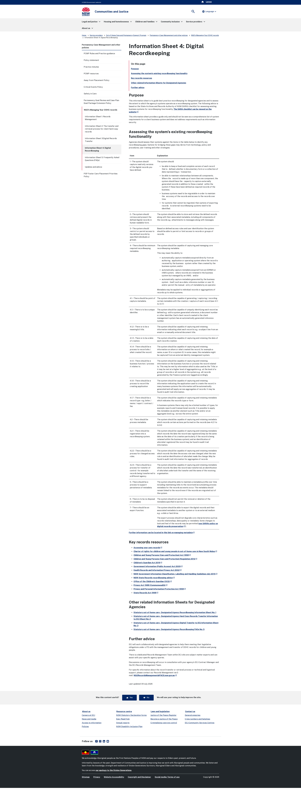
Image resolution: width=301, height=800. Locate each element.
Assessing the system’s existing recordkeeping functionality (159, 73)
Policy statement (91, 60)
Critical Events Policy (93, 87)
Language (209, 11)
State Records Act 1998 (146, 593)
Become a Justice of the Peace (164, 719)
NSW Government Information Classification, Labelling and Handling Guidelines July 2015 (176, 574)
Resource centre (124, 711)
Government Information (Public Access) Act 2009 (158, 566)
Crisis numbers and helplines (197, 719)
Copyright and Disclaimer (139, 777)
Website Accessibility (114, 777)
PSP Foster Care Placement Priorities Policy (100, 175)
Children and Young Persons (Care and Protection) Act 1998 (162, 555)
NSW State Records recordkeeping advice (154, 578)
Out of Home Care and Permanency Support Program (126, 35)
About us (86, 711)
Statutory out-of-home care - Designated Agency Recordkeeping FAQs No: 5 (169, 629)
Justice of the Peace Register (163, 715)
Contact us (190, 711)
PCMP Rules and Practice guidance (99, 53)
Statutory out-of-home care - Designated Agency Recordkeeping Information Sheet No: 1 (175, 612)
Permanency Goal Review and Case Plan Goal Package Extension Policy (101, 101)
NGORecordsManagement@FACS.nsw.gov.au (155, 675)
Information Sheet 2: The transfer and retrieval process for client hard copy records (101, 129)
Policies (85, 726)
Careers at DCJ (88, 715)
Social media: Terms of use (167, 777)
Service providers (96, 35)
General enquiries (192, 715)
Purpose (135, 69)
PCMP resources (91, 73)
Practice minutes (91, 67)
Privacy (96, 777)
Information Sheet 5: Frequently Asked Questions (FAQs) (102, 158)
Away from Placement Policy (96, 80)
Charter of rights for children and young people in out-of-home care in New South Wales (175, 551)
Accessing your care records (148, 548)
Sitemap (86, 777)
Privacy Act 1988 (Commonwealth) (151, 585)
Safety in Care (90, 94)
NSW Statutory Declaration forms (131, 715)
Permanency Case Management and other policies (169, 35)
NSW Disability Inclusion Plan (129, 726)
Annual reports (122, 723)
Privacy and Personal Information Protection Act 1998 (160, 589)
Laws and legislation (160, 711)
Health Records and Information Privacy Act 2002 (158, 570)
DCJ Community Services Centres (199, 723)
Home (84, 35)
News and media (89, 719)
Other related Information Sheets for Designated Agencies (158, 83)
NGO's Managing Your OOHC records (205, 35)
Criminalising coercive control (163, 723)
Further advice (137, 87)
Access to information (91, 723)
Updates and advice (93, 167)
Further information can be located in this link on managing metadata (162, 532)
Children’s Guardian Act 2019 (148, 563)
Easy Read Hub (123, 719)
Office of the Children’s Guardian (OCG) (153, 581)
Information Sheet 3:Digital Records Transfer (101, 139)
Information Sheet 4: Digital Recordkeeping (98, 149)
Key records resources (141, 78)
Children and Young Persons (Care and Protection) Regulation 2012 (165, 559)
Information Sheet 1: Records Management (97, 118)
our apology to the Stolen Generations (113, 770)
